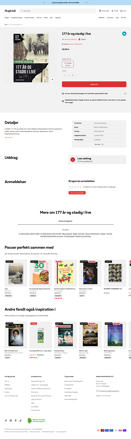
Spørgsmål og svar (37, 381)
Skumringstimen (109, 351)
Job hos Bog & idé (11, 396)
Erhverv (123, 18)
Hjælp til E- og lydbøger (39, 385)
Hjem (6, 24)
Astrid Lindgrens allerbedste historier (65, 289)
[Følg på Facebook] (6, 420)
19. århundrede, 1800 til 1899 (29, 234)
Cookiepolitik (68, 385)
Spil (51, 18)
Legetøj (57, 18)
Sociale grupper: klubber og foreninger (77, 236)
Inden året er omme (85, 289)
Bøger (7, 18)
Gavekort (110, 18)
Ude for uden (83, 351)
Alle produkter (67, 234)
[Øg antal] (72, 75)
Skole (46, 18)
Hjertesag (8, 388)
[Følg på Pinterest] (15, 420)
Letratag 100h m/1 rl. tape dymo (40, 351)
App (117, 18)
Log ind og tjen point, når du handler (65, 2)
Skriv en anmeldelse (77, 193)
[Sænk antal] (65, 75)
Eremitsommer (59, 351)
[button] (58, 298)
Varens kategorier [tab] (65, 221)
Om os (7, 381)
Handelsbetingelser (71, 392)
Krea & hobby (29, 18)
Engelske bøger (16, 18)
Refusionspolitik (35, 432)
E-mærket (68, 388)
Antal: (64, 71)
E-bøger (103, 234)
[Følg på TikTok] (20, 420)
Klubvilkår (67, 396)
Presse (7, 392)
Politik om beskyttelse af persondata (16, 432)
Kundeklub (35, 407)
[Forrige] (44, 2)
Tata (6, 289)
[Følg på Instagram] (10, 420)
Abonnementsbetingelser (73, 381)
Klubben (102, 18)
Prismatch (34, 392)
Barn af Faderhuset (11, 351)
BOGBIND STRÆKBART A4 (113, 289)
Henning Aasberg (70, 39)
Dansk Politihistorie (75, 44)
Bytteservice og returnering (41, 396)
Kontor (39, 18)
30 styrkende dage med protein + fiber (40, 289)
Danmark (81, 234)
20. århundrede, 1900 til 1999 (50, 234)
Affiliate (7, 385)
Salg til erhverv (36, 399)
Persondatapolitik (70, 399)
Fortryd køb (35, 410)
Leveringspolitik (61, 432)
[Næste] (86, 2)
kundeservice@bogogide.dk (109, 391)
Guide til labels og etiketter (40, 388)
